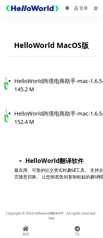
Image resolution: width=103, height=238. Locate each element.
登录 (83, 8)
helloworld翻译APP (49, 213)
